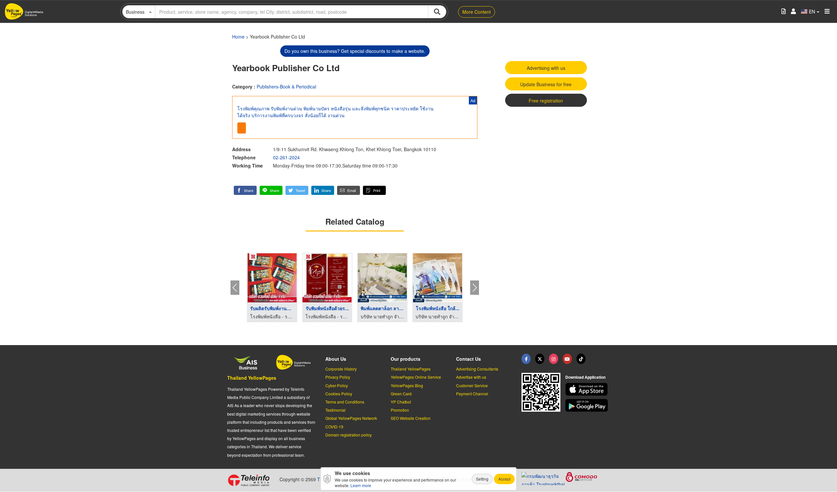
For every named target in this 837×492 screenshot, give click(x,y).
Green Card (401, 393)
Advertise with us (471, 377)
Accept (504, 479)
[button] (245, 190)
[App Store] (587, 389)
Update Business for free (546, 84)
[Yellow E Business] (526, 359)
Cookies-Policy (338, 393)
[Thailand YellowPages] (539, 359)
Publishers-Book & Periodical (286, 86)
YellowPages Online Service (416, 377)
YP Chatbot (401, 402)
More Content (476, 11)
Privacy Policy (337, 377)
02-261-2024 (286, 157)
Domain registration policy (348, 434)
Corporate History (341, 369)
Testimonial (335, 410)
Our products (405, 359)
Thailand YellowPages (251, 377)
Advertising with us (546, 68)
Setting (482, 479)
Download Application (585, 377)
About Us (335, 359)
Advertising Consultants (477, 369)
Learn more (360, 485)
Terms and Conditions (344, 402)
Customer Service (472, 385)
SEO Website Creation (411, 418)
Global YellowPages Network (351, 418)
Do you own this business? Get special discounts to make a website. (354, 51)
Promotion (400, 410)
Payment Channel (472, 393)
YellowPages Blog (407, 385)
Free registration (546, 100)
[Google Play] (587, 405)
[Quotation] (783, 12)
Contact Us (468, 359)
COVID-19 (334, 426)
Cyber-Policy (336, 385)
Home (238, 36)
